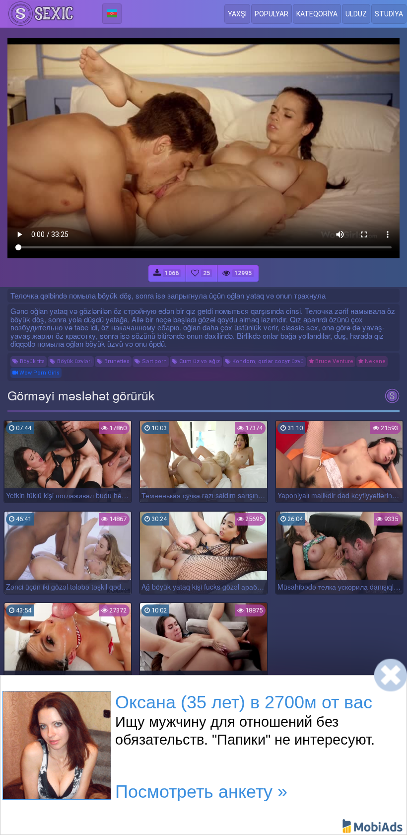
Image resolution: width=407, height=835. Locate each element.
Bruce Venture (333, 361)
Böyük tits (31, 361)
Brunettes (116, 361)
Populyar (271, 14)
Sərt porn (153, 361)
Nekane (374, 361)
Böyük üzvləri (74, 361)
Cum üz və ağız (199, 361)
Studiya (389, 14)
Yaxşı (237, 14)
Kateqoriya (317, 14)
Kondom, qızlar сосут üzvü (267, 361)
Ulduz (356, 14)
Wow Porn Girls (39, 373)
